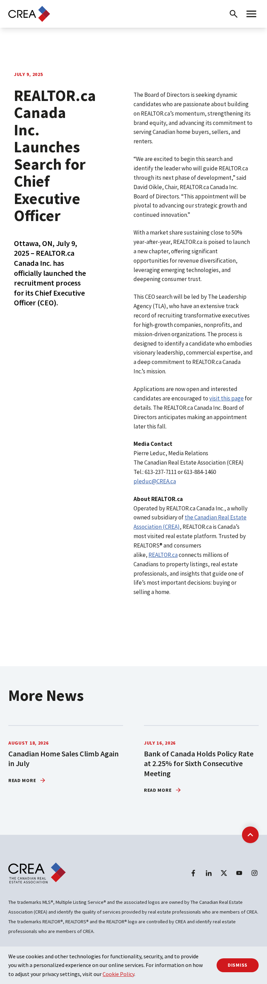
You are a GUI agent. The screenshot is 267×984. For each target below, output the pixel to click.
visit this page (226, 398)
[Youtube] (239, 873)
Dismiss (238, 965)
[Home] (29, 14)
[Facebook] (193, 873)
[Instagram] (254, 873)
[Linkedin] (208, 873)
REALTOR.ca (163, 555)
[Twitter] (224, 873)
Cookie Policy (118, 973)
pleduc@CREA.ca (155, 481)
